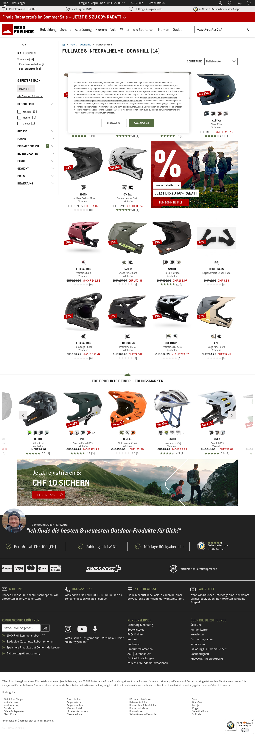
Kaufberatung (11, 705)
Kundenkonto (199, 630)
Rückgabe (134, 644)
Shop (5, 3)
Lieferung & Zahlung (140, 625)
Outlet (177, 29)
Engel (195, 708)
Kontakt (132, 639)
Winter (124, 29)
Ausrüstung (83, 29)
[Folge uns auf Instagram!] (71, 630)
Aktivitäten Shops (13, 699)
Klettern (101, 29)
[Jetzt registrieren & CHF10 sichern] (127, 482)
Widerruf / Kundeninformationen (148, 663)
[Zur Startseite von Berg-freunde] (19, 29)
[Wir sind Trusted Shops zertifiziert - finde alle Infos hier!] (201, 546)
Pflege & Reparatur (14, 711)
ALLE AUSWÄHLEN (141, 123)
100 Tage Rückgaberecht (149, 9)
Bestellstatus (136, 630)
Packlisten (9, 708)
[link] (36, 44)
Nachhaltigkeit (199, 654)
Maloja (195, 705)
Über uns (196, 625)
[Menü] (252, 721)
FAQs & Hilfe (135, 634)
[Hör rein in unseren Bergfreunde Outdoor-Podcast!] (97, 630)
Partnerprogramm (201, 639)
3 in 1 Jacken (74, 699)
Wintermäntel (74, 708)
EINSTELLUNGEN (114, 123)
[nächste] (232, 415)
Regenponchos (75, 705)
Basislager (18, 3)
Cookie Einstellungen (141, 658)
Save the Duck (200, 711)
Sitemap (48, 720)
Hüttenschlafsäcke (139, 699)
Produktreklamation (140, 649)
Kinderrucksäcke (138, 708)
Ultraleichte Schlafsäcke (142, 705)
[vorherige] (23, 415)
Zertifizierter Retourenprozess (198, 569)
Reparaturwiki (214, 659)
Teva (194, 699)
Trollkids (196, 714)
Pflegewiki (197, 659)
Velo (113, 29)
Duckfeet (197, 702)
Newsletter (197, 634)
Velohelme (85, 44)
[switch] (245, 730)
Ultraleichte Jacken (77, 711)
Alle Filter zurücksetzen (30, 96)
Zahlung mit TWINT (82, 9)
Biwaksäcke (135, 711)
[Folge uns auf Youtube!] (84, 630)
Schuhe (65, 29)
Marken (163, 29)
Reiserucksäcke (138, 702)
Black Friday (10, 714)
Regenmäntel (74, 702)
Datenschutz (142, 654)
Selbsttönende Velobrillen (143, 714)
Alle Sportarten (143, 29)
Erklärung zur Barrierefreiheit (208, 649)
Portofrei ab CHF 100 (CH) (23, 9)
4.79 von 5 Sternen (219, 9)
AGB (130, 654)
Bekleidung (48, 29)
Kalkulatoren (11, 702)
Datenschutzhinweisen (103, 112)
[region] (128, 103)
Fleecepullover (75, 714)
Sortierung (195, 61)
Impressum (197, 644)
